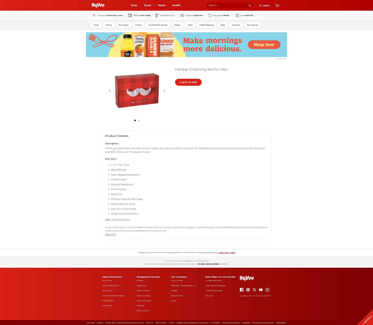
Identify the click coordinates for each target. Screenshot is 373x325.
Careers (174, 290)
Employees (215, 323)
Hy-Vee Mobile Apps (213, 290)
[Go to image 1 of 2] (135, 120)
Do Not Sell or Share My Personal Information (124, 323)
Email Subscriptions (110, 285)
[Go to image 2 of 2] (139, 120)
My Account (107, 290)
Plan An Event (143, 311)
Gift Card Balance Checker (113, 296)
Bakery (178, 25)
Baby (223, 25)
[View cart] (277, 5)
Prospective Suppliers (231, 323)
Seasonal (236, 25)
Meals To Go (142, 285)
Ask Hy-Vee (107, 280)
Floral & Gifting (143, 290)
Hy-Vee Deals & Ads (213, 280)
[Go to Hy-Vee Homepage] (98, 5)
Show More (110, 234)
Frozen (138, 25)
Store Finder (107, 305)
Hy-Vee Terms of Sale (208, 264)
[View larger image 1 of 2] (137, 90)
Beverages (123, 25)
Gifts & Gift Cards (144, 300)
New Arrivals (252, 25)
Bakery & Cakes (143, 296)
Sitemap (90, 323)
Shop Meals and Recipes (215, 285)
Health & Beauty (206, 25)
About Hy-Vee (177, 280)
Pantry (109, 25)
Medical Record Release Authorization (192, 323)
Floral (190, 25)
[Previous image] (109, 90)
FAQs (173, 300)
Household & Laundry (158, 25)
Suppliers (246, 323)
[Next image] (164, 90)
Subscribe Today (227, 253)
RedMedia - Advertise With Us (183, 285)
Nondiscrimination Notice (263, 323)
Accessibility (281, 323)
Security (149, 323)
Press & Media (108, 300)
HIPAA (171, 323)
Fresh (96, 25)
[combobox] (229, 5)
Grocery (140, 280)
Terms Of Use (161, 323)
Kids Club (209, 296)
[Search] (249, 5)
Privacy (100, 323)
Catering (140, 305)
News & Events (177, 296)
